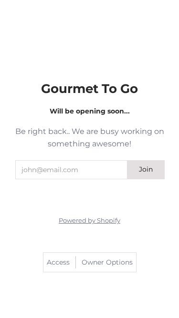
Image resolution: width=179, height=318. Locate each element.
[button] (70, 191)
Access (58, 262)
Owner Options (107, 262)
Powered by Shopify (89, 220)
